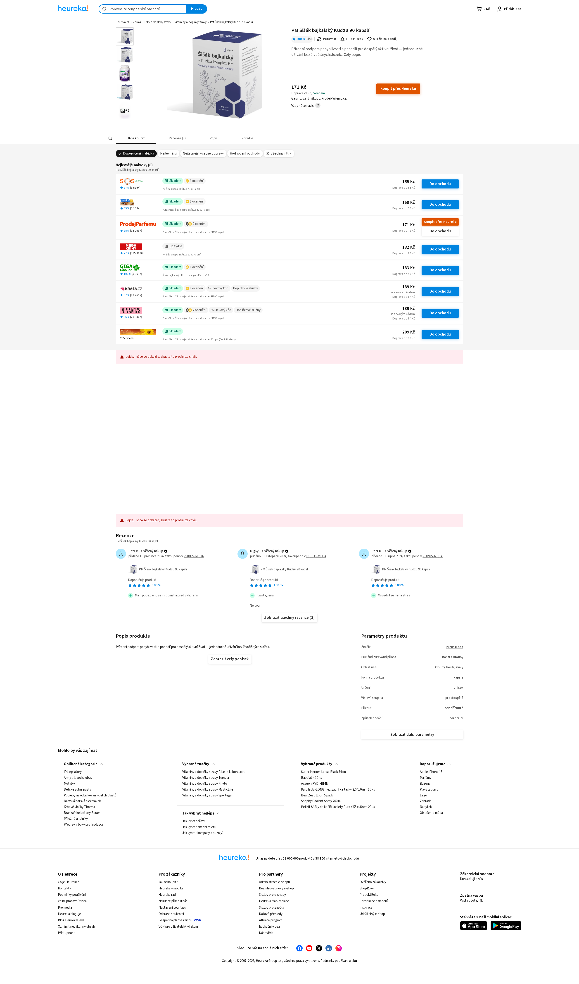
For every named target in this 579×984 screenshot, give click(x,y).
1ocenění (197, 181)
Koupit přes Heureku (440, 221)
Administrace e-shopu (274, 882)
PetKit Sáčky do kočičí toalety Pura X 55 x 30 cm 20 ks (338, 807)
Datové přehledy (270, 914)
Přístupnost (66, 933)
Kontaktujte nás (471, 879)
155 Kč (408, 182)
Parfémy (425, 778)
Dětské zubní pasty (77, 789)
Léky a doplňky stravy (158, 22)
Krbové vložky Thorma (79, 807)
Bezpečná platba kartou (175, 920)
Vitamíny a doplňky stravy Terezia (205, 778)
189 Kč (408, 287)
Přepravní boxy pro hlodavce (84, 824)
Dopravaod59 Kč (403, 208)
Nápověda (266, 933)
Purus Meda (454, 647)
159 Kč (408, 203)
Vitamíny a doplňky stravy (190, 22)
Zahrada (425, 801)
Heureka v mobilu (171, 888)
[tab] (136, 138)
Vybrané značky (195, 764)
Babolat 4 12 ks (311, 778)
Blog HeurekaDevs (71, 920)
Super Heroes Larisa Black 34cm (323, 772)
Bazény (425, 783)
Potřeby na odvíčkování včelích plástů (90, 795)
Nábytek (426, 807)
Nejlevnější (168, 153)
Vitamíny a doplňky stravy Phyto (204, 783)
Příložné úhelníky (76, 819)
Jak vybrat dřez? (193, 821)
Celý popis (352, 54)
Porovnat (330, 39)
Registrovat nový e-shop (276, 888)
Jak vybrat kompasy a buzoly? (202, 833)
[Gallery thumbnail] (125, 36)
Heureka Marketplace (274, 901)
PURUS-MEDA (194, 556)
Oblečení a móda (431, 813)
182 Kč (408, 247)
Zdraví (137, 22)
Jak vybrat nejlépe (198, 813)
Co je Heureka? (68, 882)
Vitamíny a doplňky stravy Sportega (207, 795)
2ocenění (199, 224)
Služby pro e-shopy (272, 894)
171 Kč (408, 225)
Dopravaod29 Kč (403, 338)
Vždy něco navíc (302, 105)
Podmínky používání (72, 894)
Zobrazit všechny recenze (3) (289, 617)
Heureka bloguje (69, 914)
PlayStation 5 (429, 789)
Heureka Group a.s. (269, 960)
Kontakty (64, 888)
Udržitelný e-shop (372, 914)
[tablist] (256, 138)
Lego (423, 795)
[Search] (110, 138)
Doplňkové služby (245, 288)
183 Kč (408, 268)
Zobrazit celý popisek (230, 659)
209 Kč (408, 332)
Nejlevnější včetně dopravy (203, 153)
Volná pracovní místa (72, 901)
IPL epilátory (73, 772)
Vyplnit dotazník (471, 900)
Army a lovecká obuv (78, 778)
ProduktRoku (369, 894)
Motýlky (69, 783)
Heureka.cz (122, 22)
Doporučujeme (432, 764)
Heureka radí (167, 894)
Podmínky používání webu (338, 960)
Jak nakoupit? (168, 882)
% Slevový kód (218, 288)
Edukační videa (269, 926)
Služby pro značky (271, 907)
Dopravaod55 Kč (403, 188)
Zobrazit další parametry (412, 734)
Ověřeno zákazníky (373, 882)
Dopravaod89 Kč (403, 253)
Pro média (65, 907)
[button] (136, 138)
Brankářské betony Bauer (82, 813)
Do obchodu (440, 184)
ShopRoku (367, 888)
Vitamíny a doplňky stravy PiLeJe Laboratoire (213, 772)
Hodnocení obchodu (245, 153)
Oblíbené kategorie (80, 764)
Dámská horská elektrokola (83, 801)
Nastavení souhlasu (172, 907)
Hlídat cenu (354, 39)
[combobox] (143, 9)
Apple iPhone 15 (431, 772)
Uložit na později (386, 39)
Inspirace (366, 907)
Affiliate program (270, 920)
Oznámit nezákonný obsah (76, 926)
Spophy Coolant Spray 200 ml (321, 801)
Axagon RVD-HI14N (314, 783)
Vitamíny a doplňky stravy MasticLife (207, 789)
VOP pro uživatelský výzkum (178, 926)
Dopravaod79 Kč (403, 231)
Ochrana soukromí (171, 914)
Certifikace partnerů (374, 901)
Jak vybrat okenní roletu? (200, 827)
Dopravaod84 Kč (403, 297)
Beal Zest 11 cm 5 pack (317, 795)
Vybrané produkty (316, 764)
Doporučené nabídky (138, 153)
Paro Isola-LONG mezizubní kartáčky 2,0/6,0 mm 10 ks (338, 789)
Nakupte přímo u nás (173, 901)
